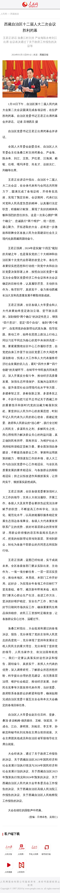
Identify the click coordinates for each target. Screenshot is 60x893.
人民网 (3, 14)
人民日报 (8, 854)
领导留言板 (46, 854)
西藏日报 (44, 55)
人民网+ (21, 854)
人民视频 (8, 872)
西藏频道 (14, 14)
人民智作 (21, 872)
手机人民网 (33, 854)
